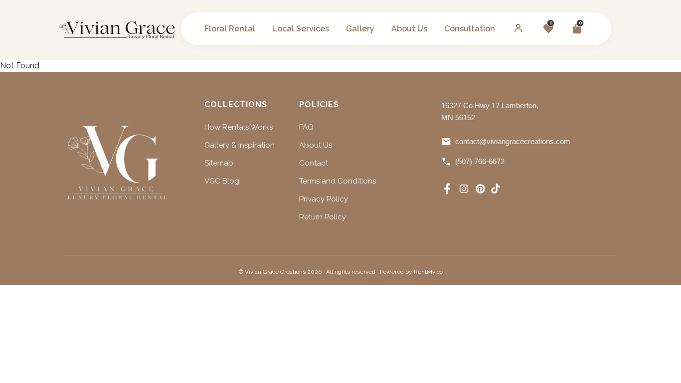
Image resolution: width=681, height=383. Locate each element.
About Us (315, 145)
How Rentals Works (238, 127)
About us (409, 28)
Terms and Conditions (337, 181)
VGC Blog (221, 181)
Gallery (360, 28)
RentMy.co (428, 271)
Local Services (300, 28)
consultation (469, 28)
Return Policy (322, 216)
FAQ (306, 127)
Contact (313, 163)
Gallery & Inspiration (239, 145)
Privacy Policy (323, 198)
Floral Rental (229, 28)
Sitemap (218, 163)
